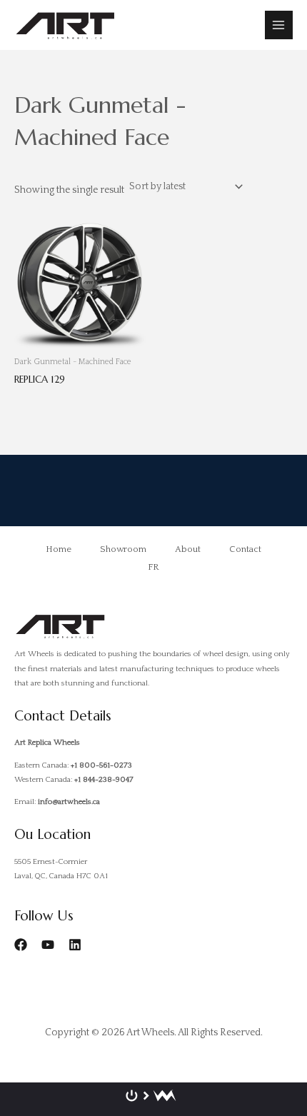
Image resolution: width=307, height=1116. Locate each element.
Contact (245, 549)
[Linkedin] (75, 944)
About (188, 549)
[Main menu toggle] (279, 25)
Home (58, 549)
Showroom (123, 549)
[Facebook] (20, 944)
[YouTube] (47, 944)
